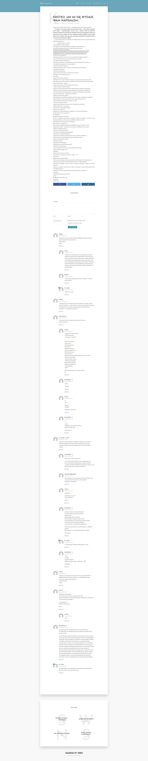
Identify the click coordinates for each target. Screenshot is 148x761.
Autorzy (82, 3)
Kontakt (104, 3)
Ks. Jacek (57, 23)
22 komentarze (77, 23)
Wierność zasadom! (86, 719)
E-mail (69, 216)
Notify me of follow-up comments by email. (76, 220)
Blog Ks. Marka (88, 3)
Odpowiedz (61, 245)
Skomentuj (56, 201)
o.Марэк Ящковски (70, 474)
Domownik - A (63, 316)
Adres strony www (57, 220)
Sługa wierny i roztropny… (86, 733)
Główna (77, 3)
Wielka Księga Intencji (97, 3)
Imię (54, 216)
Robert (61, 234)
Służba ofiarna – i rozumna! (62, 719)
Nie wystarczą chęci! (62, 733)
